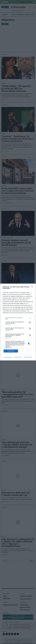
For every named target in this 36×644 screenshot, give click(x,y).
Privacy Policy (28, 357)
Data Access (18, 357)
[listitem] (18, 318)
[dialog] (18, 322)
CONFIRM (11, 351)
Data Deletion (8, 357)
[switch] (29, 322)
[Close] (32, 287)
